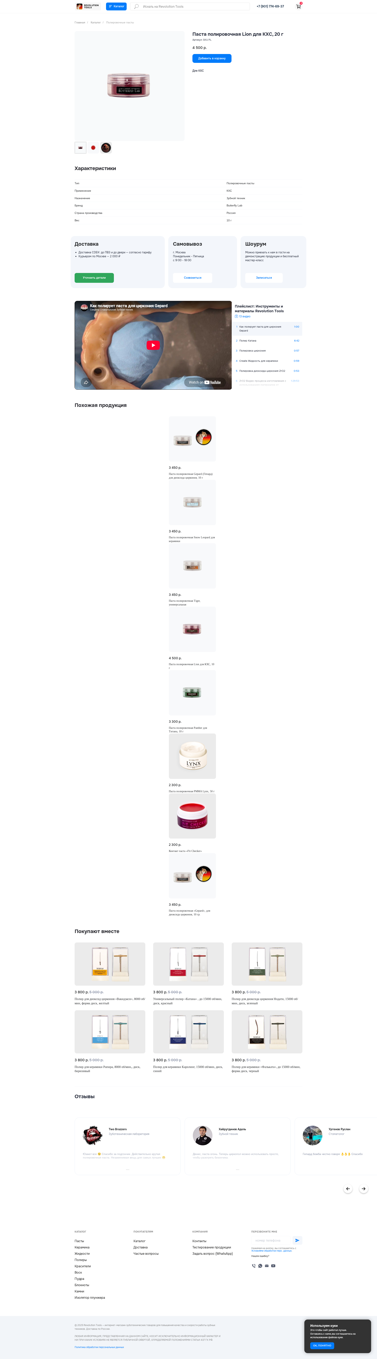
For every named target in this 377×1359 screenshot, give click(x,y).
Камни (79, 1291)
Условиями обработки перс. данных (271, 1250)
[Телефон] (253, 1265)
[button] (260, 1256)
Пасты (79, 1241)
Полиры (81, 1260)
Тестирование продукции (211, 1247)
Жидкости (82, 1254)
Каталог (96, 22)
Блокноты (82, 1285)
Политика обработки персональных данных (99, 1347)
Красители (83, 1266)
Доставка (141, 1247)
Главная (80, 22)
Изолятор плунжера (90, 1298)
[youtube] (273, 1265)
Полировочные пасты (120, 22)
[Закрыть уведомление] (368, 1322)
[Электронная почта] (266, 1265)
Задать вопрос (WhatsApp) (212, 1254)
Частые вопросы (146, 1254)
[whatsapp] (260, 1265)
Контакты (199, 1241)
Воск (78, 1272)
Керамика (82, 1247)
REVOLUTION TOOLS (91, 6)
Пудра (79, 1279)
